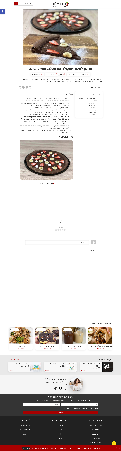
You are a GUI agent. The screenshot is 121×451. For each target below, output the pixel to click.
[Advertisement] (89, 147)
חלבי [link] (51, 183)
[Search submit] (16, 3)
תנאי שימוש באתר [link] (25, 430)
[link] (2, 11)
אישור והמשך (26, 448)
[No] (118, 448)
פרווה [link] (60, 438)
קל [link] (61, 74)
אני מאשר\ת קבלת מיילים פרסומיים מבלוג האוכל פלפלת (79, 408)
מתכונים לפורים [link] (95, 434)
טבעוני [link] (61, 430)
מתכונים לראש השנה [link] (95, 425)
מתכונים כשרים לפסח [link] (95, 438)
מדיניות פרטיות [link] (25, 425)
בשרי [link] (60, 443)
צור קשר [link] (25, 434)
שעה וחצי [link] (34, 74)
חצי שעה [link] (48, 74)
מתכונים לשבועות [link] (43, 183)
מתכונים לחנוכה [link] (95, 430)
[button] (110, 3)
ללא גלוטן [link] (61, 425)
